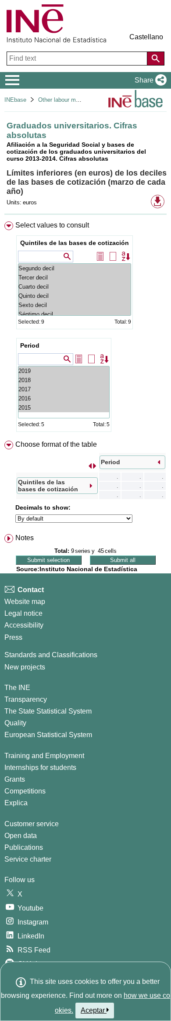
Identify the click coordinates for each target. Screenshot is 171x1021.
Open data (20, 835)
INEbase (15, 100)
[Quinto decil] (74, 295)
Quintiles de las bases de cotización (74, 242)
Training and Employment (44, 755)
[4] (63, 371)
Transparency (25, 699)
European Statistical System (48, 734)
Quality (15, 723)
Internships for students (40, 767)
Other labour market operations (77, 100)
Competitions (25, 791)
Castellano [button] (146, 37)
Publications (23, 847)
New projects (24, 667)
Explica (16, 803)
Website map (24, 601)
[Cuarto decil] (74, 286)
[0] (63, 407)
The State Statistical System (48, 711)
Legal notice (23, 613)
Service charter (27, 859)
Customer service (31, 824)
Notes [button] (24, 538)
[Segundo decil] (74, 268)
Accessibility (23, 625)
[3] (63, 380)
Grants (14, 779)
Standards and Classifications (50, 655)
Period (29, 345)
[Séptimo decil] (74, 314)
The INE (17, 687)
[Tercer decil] (74, 277)
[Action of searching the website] (155, 59)
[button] (149, 80)
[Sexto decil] (74, 305)
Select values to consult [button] (52, 225)
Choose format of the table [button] (56, 444)
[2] (63, 389)
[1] (63, 398)
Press (13, 637)
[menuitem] (85, 328)
